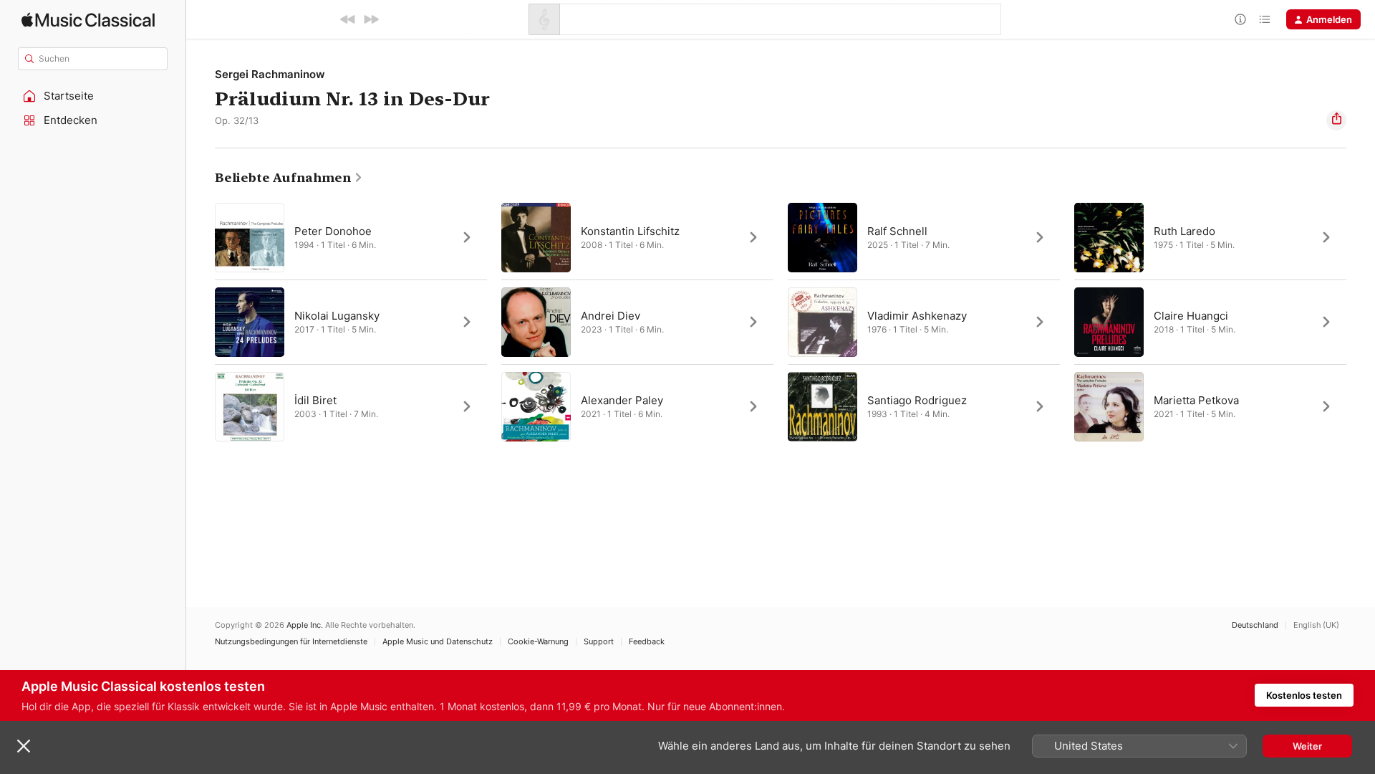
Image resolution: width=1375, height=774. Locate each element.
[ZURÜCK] (348, 19)
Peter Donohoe (333, 231)
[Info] (1240, 19)
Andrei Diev (610, 315)
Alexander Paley (622, 400)
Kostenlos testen (1304, 695)
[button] (93, 96)
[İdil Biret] (351, 406)
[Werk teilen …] (1336, 120)
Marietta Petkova (1196, 400)
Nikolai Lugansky (337, 315)
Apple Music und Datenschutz (437, 642)
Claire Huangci (1191, 315)
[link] (289, 178)
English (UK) (1316, 625)
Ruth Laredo (1184, 231)
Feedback (647, 642)
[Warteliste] (1264, 19)
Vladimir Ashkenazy (917, 315)
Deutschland (1255, 625)
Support (599, 642)
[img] (88, 19)
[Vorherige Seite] (200, 322)
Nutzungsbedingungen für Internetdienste (291, 642)
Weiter (1307, 746)
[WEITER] (371, 19)
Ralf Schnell (897, 231)
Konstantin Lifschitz (630, 231)
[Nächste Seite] (1361, 322)
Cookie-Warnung (538, 642)
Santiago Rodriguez (917, 400)
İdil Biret (315, 400)
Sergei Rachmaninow (270, 74)
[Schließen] (23, 746)
